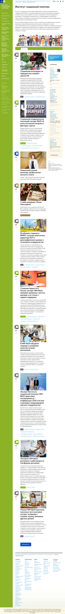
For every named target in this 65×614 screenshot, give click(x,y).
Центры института (6, 15)
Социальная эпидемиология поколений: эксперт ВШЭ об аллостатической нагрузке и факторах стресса (32, 122)
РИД (3, 59)
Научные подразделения (49, 554)
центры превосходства (40, 96)
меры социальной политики (26, 318)
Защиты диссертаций (38, 571)
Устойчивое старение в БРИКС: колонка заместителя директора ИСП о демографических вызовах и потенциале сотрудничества (32, 237)
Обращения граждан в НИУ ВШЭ (19, 577)
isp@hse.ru (6, 112)
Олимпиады (27, 565)
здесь (12, 610)
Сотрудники (4, 18)
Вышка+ (26, 569)
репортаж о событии (34, 369)
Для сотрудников (5, 78)
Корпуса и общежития (17, 572)
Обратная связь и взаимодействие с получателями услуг (28, 588)
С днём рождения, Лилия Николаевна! (30, 203)
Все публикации (54, 155)
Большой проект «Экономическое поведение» (5, 28)
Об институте (5, 13)
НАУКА (35, 559)
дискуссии (26, 369)
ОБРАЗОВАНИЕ (28, 559)
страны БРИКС (35, 267)
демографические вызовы (26, 267)
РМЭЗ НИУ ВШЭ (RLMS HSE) (5, 32)
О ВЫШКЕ (17, 559)
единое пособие (41, 316)
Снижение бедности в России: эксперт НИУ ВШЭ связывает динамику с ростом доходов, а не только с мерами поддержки (32, 292)
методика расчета (36, 318)
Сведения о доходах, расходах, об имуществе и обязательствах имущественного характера (19, 588)
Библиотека (46, 561)
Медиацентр (46, 570)
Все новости (25, 544)
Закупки (16, 574)
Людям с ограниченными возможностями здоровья (18, 599)
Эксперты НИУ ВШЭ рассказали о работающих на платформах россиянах (32, 460)
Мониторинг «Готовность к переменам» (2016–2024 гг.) (5, 44)
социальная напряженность (26, 436)
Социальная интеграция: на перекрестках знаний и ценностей (31, 73)
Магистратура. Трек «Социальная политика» (6, 55)
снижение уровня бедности (32, 321)
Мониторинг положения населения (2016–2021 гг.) (6, 50)
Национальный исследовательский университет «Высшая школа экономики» (29, 554)
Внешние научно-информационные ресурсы (37, 579)
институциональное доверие (26, 434)
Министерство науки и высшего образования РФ (57, 564)
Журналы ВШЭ (46, 572)
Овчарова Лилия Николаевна (5, 87)
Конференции (5, 64)
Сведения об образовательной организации (18, 594)
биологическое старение (37, 145)
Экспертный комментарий (4, 70)
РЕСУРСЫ (46, 559)
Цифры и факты (18, 561)
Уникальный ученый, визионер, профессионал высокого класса (30, 172)
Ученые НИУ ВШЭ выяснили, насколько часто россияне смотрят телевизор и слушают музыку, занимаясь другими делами (32, 514)
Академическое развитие (37, 574)
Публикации (46, 573)
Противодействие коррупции (18, 582)
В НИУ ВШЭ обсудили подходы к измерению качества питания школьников (29, 346)
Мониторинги (36, 567)
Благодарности (5, 73)
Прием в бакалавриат (29, 567)
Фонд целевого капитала (18, 580)
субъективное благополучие (38, 436)
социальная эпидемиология (26, 147)
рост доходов (23, 321)
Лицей (26, 561)
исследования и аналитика (29, 96)
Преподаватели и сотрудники (18, 569)
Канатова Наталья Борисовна (5, 92)
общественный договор (38, 434)
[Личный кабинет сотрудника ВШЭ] (61, 1)
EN (55, 1)
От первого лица (5, 21)
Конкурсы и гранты (37, 576)
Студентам (4, 67)
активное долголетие (40, 264)
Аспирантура (27, 573)
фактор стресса (36, 147)
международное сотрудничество (27, 431)
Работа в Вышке (18, 605)
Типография (46, 568)
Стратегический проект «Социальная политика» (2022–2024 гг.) (5, 38)
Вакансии (4, 76)
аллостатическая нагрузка (26, 145)
